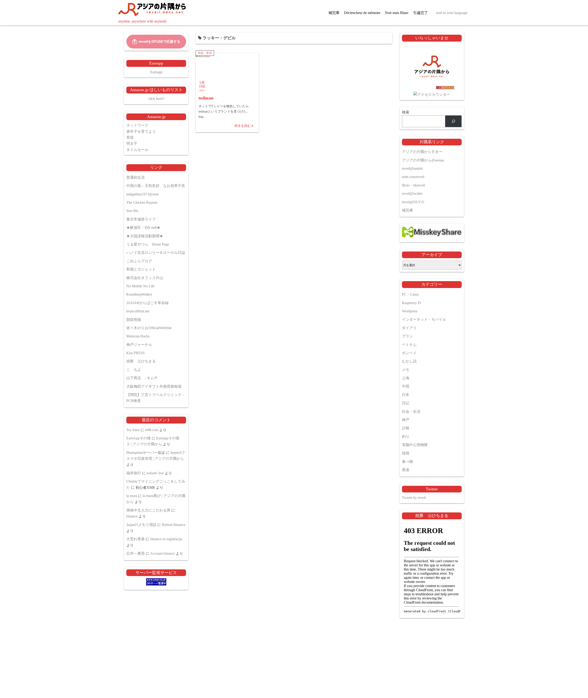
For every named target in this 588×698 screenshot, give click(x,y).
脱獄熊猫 (133, 320)
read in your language (451, 13)
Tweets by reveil (414, 498)
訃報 (405, 428)
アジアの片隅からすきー (422, 152)
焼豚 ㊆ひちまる (141, 361)
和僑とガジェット (141, 269)
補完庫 (333, 13)
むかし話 (409, 361)
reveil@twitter (412, 193)
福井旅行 (133, 473)
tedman (205, 97)
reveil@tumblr (412, 168)
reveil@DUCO (413, 202)
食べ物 (407, 461)
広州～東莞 (135, 553)
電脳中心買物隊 (415, 445)
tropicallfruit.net (137, 311)
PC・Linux (410, 294)
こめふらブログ (139, 261)
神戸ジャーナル (139, 345)
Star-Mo (132, 211)
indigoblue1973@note (142, 194)
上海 (405, 378)
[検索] (453, 121)
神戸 (405, 420)
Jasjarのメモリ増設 (141, 525)
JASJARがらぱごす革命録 (147, 303)
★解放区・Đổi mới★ (143, 227)
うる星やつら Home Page (147, 244)
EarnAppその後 (138, 438)
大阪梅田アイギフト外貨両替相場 (153, 386)
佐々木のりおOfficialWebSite (149, 328)
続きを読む (243, 125)
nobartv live (155, 473)
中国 (405, 386)
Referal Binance (173, 525)
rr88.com (151, 430)
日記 (405, 403)
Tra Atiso (133, 430)
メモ (405, 370)
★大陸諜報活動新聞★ (144, 236)
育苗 (130, 137)
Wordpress (409, 311)
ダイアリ (409, 328)
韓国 (405, 453)
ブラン (407, 336)
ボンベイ (409, 353)
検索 (405, 112)
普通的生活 (135, 177)
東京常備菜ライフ (141, 219)
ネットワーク (137, 125)
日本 (405, 395)
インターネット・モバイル (424, 319)
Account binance (162, 553)
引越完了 (420, 13)
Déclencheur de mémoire (362, 13)
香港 (405, 470)
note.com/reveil (413, 177)
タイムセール (137, 150)
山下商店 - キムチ (142, 378)
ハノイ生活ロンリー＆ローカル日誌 (155, 252)
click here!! (156, 99)
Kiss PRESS (135, 353)
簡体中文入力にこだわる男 (148, 510)
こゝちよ (133, 370)
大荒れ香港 (135, 539)
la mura (131, 496)
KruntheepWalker (139, 294)
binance (132, 516)
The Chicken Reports (141, 202)
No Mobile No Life (140, 286)
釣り (405, 436)
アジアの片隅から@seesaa (423, 160)
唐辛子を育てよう (141, 131)
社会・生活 (205, 52)
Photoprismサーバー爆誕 (145, 453)
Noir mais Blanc (397, 13)
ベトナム (409, 345)
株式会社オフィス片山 (144, 278)
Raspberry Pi (411, 303)
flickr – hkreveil (413, 185)
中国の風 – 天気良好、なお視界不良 (155, 186)
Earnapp (156, 72)
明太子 (131, 143)
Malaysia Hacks (138, 336)
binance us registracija (166, 539)
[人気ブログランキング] (432, 88)
